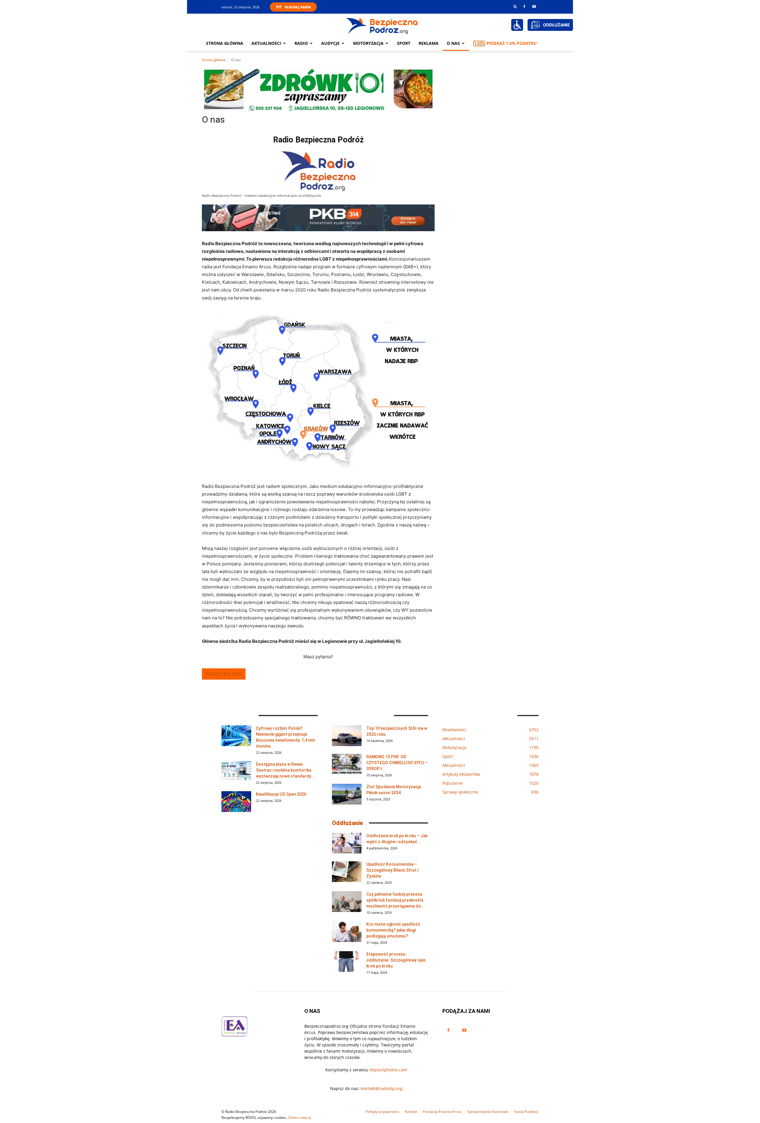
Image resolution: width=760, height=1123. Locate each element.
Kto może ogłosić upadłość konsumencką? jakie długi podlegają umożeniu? (393, 930)
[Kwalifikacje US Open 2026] (236, 801)
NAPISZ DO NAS (223, 674)
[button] (515, 6)
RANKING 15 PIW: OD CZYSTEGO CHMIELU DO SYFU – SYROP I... (397, 762)
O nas (453, 43)
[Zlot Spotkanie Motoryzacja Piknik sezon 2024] (347, 794)
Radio (301, 43)
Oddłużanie (347, 823)
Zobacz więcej (299, 1117)
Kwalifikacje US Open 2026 (281, 794)
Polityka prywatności (382, 1111)
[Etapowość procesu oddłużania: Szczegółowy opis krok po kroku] (347, 961)
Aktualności (266, 43)
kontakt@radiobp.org (382, 1088)
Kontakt (411, 1111)
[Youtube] (534, 6)
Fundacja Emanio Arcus (442, 1111)
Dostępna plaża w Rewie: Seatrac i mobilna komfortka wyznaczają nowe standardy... (285, 770)
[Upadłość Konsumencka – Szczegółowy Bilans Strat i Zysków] (347, 871)
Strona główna (224, 43)
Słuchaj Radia (298, 7)
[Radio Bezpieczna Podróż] (382, 25)
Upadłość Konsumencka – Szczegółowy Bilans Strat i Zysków (392, 870)
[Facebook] (524, 6)
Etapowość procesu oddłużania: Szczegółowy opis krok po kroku (396, 960)
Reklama (428, 43)
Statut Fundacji (526, 1111)
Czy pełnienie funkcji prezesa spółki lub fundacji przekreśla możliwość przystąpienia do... (395, 900)
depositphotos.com (388, 1070)
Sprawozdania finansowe (488, 1111)
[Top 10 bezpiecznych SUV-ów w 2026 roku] (347, 735)
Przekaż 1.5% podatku (512, 43)
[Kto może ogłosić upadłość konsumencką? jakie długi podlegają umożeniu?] (347, 931)
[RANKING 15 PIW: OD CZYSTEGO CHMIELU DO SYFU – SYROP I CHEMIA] (347, 764)
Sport (403, 43)
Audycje (330, 43)
